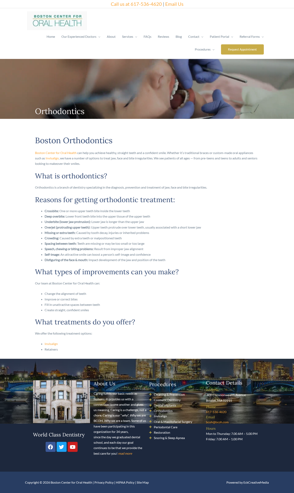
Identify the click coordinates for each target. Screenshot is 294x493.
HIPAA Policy (125, 482)
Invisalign (52, 158)
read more (125, 453)
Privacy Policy (104, 482)
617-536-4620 (216, 412)
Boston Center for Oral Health (56, 153)
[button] (242, 49)
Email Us (174, 4)
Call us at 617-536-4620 (136, 4)
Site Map (143, 482)
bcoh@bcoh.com (217, 422)
